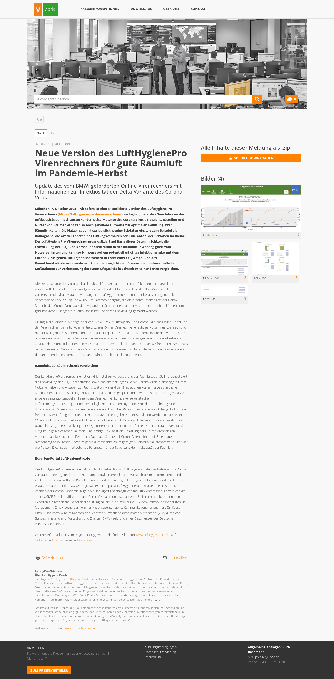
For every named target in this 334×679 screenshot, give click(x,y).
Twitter (59, 540)
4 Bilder (64, 144)
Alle (39, 119)
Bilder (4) (212, 178)
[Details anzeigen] (297, 235)
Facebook (85, 540)
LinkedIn (41, 540)
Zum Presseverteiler (49, 670)
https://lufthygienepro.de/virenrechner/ (90, 214)
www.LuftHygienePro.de (152, 535)
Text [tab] (40, 133)
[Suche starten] (257, 99)
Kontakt (198, 8)
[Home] (46, 10)
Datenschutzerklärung (160, 652)
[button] (291, 99)
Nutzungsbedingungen (161, 647)
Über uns (171, 8)
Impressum (153, 657)
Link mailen (178, 557)
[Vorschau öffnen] (251, 208)
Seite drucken (53, 557)
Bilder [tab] (54, 133)
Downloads (141, 8)
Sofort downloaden (253, 158)
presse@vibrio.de (267, 657)
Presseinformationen (99, 8)
